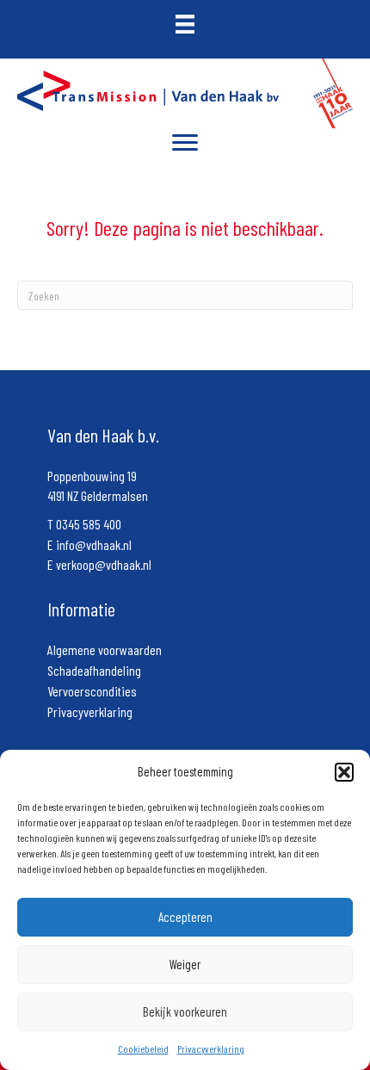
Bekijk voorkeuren (185, 1011)
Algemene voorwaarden (104, 649)
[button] (344, 772)
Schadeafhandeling (94, 670)
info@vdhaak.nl (94, 544)
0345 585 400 (88, 524)
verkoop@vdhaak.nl (103, 564)
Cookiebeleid (143, 1048)
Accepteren (185, 917)
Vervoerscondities (92, 691)
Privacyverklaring (210, 1048)
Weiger (185, 964)
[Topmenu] (185, 25)
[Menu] (185, 143)
